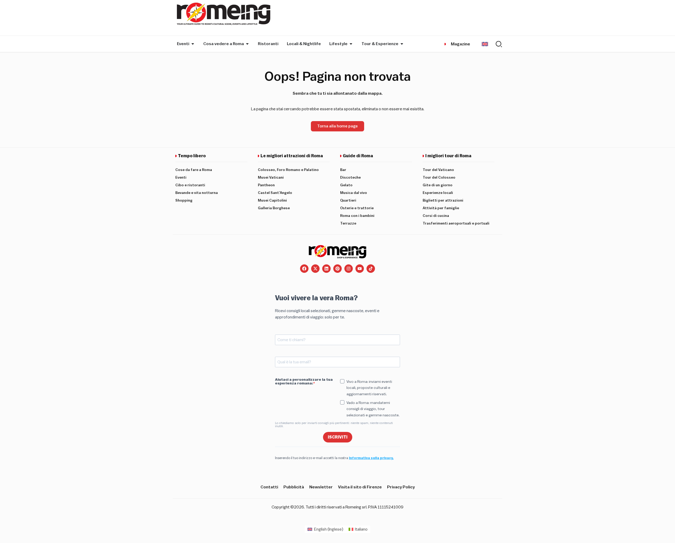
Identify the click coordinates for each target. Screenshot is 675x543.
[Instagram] (348, 268)
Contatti (269, 487)
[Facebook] (304, 268)
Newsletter (321, 487)
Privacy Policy (401, 487)
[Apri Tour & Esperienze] (402, 44)
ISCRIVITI (338, 437)
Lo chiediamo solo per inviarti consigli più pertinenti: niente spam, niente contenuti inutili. (334, 424)
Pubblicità (293, 487)
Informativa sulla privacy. (371, 458)
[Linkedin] (326, 268)
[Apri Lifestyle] (351, 44)
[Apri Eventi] (193, 44)
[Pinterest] (337, 268)
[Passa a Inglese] (485, 44)
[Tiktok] (371, 268)
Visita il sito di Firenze (360, 487)
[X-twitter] (315, 268)
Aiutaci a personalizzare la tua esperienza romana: (304, 381)
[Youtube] (359, 268)
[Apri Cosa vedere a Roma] (247, 44)
